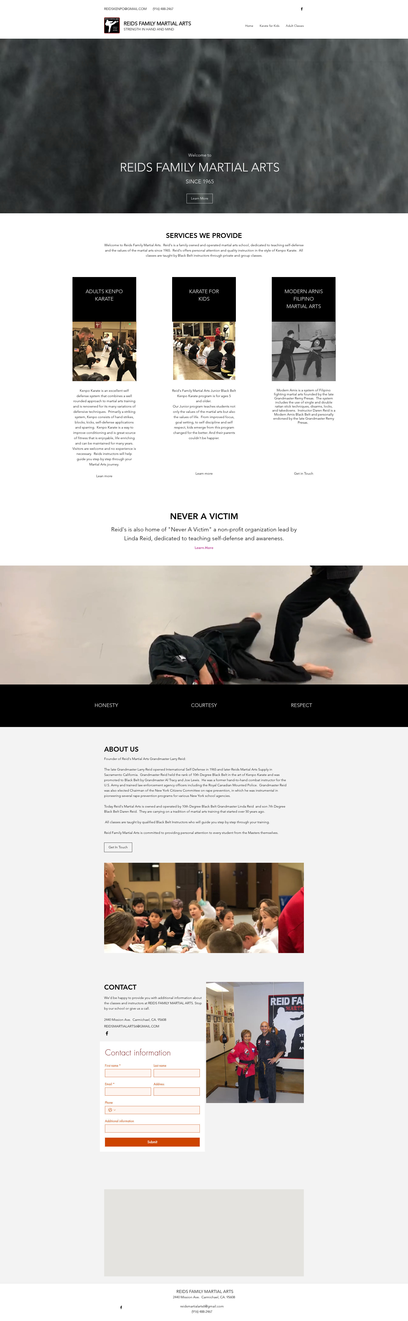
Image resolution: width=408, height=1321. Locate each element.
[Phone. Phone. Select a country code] (112, 1110)
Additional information (119, 1121)
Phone (109, 1102)
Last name (160, 1065)
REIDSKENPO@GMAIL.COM (125, 9)
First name (113, 1065)
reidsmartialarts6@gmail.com (202, 1306)
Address (159, 1084)
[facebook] (302, 9)
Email (110, 1084)
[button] (303, 473)
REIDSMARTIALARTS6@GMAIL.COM (131, 1026)
